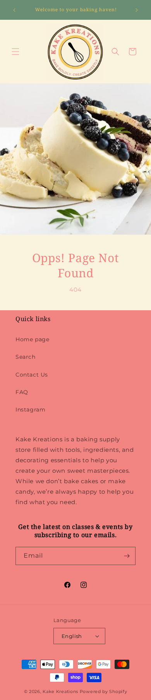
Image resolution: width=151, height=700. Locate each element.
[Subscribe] (126, 556)
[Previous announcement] (14, 10)
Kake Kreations (60, 691)
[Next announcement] (136, 10)
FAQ (21, 392)
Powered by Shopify (103, 691)
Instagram (30, 409)
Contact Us (31, 374)
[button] (15, 51)
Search (25, 356)
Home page (32, 339)
